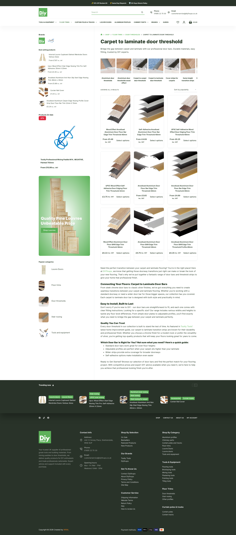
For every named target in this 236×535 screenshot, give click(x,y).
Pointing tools (167, 478)
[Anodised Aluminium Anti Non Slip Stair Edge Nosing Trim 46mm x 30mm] (123, 399)
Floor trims (64, 22)
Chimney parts (140, 22)
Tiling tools (166, 481)
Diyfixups (125, 461)
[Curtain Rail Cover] (164, 399)
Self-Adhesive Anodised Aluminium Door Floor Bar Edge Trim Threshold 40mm (149, 132)
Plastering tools (168, 475)
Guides (166, 22)
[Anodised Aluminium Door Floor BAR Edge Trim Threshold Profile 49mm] (182, 223)
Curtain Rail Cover (57, 90)
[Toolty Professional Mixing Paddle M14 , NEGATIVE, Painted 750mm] (64, 127)
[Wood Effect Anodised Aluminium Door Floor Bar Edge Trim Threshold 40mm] (115, 110)
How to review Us (128, 509)
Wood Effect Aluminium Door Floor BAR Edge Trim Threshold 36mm (115, 244)
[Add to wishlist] (128, 99)
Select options (122, 140)
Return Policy (126, 503)
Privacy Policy (126, 479)
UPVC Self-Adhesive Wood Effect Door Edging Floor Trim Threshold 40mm (182, 132)
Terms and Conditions (130, 482)
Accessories (176, 398)
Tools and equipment (61, 332)
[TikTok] (44, 418)
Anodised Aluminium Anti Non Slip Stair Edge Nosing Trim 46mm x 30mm (68, 79)
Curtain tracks (188, 398)
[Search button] (142, 12)
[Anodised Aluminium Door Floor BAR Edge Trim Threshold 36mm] (149, 223)
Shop (158, 418)
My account (192, 418)
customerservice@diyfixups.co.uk (184, 14)
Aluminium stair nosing (139, 392)
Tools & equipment (46, 22)
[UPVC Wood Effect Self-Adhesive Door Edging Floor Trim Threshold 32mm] (115, 166)
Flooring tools (167, 467)
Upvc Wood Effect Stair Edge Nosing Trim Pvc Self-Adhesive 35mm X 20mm (67, 67)
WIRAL (66, 530)
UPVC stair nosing (97, 397)
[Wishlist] (178, 22)
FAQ (122, 506)
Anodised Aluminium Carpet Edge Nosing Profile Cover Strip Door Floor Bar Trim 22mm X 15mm (68, 102)
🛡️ (138, 3)
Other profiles (167, 499)
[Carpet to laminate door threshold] (108, 66)
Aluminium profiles (123, 22)
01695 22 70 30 (160, 14)
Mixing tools (167, 472)
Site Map (124, 485)
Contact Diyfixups (128, 474)
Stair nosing (57, 317)
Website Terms (127, 500)
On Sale (124, 437)
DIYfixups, (107, 271)
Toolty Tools (186, 326)
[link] (64, 143)
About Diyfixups (127, 476)
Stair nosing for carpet (139, 399)
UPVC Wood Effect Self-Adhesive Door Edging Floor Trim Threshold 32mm (115, 188)
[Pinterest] (40, 418)
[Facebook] (48, 418)
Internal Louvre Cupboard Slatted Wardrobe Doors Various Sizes (68, 55)
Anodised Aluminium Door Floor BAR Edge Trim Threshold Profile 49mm (182, 244)
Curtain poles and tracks (172, 443)
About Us (180, 418)
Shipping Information (129, 497)
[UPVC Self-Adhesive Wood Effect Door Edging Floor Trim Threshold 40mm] (182, 110)
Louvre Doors (57, 269)
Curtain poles (167, 512)
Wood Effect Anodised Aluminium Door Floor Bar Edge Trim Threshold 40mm (115, 132)
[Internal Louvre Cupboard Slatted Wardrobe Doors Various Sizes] (42, 399)
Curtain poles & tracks (85, 22)
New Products (127, 446)
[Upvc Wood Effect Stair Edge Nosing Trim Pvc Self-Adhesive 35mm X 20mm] (83, 399)
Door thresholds (59, 301)
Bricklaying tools (168, 469)
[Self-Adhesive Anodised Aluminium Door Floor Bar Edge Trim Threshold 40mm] (149, 110)
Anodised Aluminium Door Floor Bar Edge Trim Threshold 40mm (149, 188)
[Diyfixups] (45, 432)
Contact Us (168, 418)
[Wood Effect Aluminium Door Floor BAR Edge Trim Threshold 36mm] (115, 223)
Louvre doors (105, 22)
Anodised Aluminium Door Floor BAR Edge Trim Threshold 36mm (149, 244)
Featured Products (128, 443)
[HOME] (101, 35)
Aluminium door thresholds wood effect (123, 80)
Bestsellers (125, 440)
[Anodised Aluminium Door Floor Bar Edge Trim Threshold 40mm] (149, 166)
